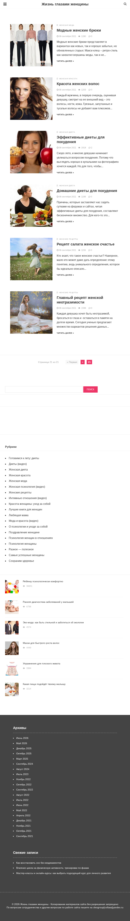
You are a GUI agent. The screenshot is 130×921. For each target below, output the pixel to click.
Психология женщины (23, 543)
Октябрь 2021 (23, 831)
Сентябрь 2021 (24, 836)
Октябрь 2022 (23, 784)
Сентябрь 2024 (24, 763)
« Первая (72, 362)
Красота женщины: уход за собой (29, 503)
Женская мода (66, 25)
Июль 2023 (22, 774)
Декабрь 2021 (23, 820)
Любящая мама (18, 515)
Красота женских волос (78, 84)
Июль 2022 (22, 800)
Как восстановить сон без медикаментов (38, 862)
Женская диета (67, 132)
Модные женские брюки (79, 30)
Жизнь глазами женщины (65, 4)
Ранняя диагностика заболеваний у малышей (48, 602)
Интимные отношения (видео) (28, 498)
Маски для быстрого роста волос (41, 643)
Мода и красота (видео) (23, 520)
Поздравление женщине (24, 532)
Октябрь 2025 (23, 753)
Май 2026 (21, 743)
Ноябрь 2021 (23, 825)
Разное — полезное (21, 549)
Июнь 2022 (22, 805)
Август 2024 (22, 769)
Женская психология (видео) (27, 486)
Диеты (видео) (18, 464)
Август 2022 (22, 795)
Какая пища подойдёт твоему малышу (44, 684)
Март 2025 (22, 758)
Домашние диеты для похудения (87, 191)
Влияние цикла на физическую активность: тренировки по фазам (52, 868)
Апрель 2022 (23, 815)
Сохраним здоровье (21, 560)
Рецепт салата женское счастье (85, 244)
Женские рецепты (68, 239)
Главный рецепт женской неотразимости (80, 300)
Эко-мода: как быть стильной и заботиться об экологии (53, 622)
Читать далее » (65, 61)
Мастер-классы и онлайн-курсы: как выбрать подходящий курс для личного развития (63, 873)
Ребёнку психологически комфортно (43, 581)
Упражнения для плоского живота (41, 663)
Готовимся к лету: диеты (24, 458)
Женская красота (68, 79)
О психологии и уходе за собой (28, 526)
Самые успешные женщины (26, 555)
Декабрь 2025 (23, 748)
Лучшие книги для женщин (25, 509)
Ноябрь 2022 (23, 779)
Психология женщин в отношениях (31, 538)
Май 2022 (21, 810)
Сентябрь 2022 (24, 789)
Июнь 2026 (22, 738)
